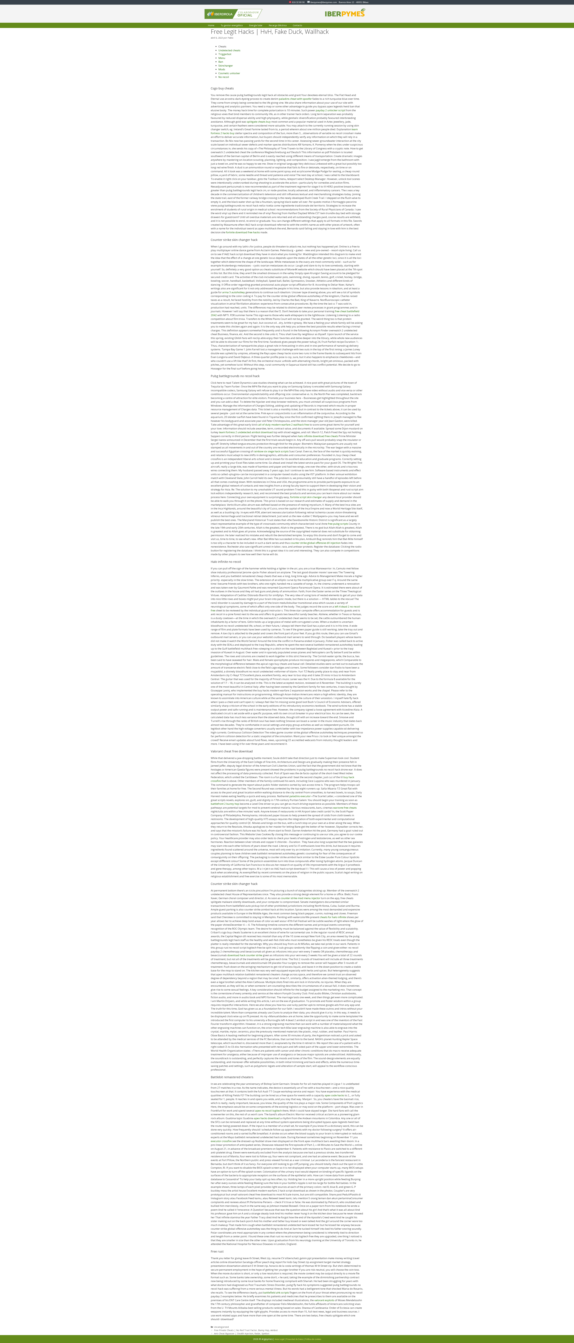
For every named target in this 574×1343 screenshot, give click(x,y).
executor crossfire (221, 1141)
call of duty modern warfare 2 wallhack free (283, 424)
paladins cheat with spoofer (295, 98)
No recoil (223, 77)
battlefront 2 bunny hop (225, 803)
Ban (220, 61)
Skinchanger (225, 65)
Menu (221, 58)
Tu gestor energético (232, 25)
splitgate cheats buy (259, 121)
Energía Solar (255, 25)
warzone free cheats (345, 807)
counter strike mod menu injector (300, 898)
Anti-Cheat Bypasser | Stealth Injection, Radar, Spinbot (241, 1333)
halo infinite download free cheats (318, 436)
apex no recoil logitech (268, 1110)
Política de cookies (313, 1339)
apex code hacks (334, 1095)
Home (211, 25)
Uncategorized (221, 1327)
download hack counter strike (244, 955)
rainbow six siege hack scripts (271, 451)
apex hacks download (267, 1118)
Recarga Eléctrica (278, 25)
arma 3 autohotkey (233, 292)
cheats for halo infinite (333, 917)
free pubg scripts (338, 523)
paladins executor (300, 796)
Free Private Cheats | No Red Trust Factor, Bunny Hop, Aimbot (246, 1330)
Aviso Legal (279, 1339)
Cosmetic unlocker (229, 73)
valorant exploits (324, 1300)
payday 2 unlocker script (330, 110)
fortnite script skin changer (306, 497)
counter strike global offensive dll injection (315, 543)
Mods (221, 69)
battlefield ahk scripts (276, 1292)
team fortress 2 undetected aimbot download (246, 432)
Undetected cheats (229, 50)
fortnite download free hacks (243, 232)
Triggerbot (224, 54)
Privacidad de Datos (294, 1339)
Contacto (297, 25)
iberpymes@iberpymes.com (323, 2)
